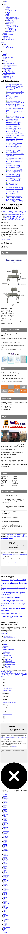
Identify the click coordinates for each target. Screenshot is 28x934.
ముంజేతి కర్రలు (9, 20)
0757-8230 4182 (7, 690)
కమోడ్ (7, 9)
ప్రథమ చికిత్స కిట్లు (10, 31)
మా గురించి (5, 36)
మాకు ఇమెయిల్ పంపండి (6, 239)
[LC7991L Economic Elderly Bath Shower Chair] (11, 613)
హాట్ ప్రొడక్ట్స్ (3, 671)
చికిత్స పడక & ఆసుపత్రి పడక (12, 18)
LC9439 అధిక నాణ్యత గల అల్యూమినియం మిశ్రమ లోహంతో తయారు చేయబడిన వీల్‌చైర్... (13, 122)
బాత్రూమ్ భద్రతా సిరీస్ (11, 10)
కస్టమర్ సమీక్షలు (7, 37)
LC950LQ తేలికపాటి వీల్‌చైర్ (12, 167)
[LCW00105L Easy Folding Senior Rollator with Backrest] (14, 605)
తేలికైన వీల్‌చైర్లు (9, 23)
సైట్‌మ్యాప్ (9, 671)
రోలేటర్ (8, 12)
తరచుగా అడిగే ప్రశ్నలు (8, 34)
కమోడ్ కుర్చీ (6, 674)
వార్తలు (5, 33)
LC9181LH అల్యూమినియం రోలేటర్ (14, 189)
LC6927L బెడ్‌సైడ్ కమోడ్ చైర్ (13, 180)
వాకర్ (7, 14)
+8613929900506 (7, 714)
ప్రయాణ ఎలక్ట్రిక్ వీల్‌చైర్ (15, 674)
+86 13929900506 (7, 636)
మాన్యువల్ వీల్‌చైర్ (5, 673)
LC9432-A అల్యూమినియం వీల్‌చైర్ (14, 171)
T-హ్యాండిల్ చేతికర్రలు (11, 25)
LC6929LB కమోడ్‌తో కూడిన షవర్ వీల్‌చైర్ (15, 534)
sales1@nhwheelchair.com (9, 637)
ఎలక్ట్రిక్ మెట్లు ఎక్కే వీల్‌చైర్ (12, 26)
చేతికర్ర (7, 15)
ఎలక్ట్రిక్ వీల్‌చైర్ (9, 28)
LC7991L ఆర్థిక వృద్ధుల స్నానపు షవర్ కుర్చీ (12, 616)
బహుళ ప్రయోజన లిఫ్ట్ (11, 29)
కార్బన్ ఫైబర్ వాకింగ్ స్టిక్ (11, 17)
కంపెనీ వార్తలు (6, 653)
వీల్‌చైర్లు (8, 7)
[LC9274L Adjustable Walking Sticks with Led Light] (13, 580)
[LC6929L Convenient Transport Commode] (10, 597)
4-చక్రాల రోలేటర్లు (10, 22)
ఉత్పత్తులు (5, 6)
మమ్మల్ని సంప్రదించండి (8, 39)
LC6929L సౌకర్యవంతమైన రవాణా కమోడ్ (12, 600)
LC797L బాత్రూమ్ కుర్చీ (11, 193)
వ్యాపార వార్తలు (6, 652)
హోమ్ (4, 4)
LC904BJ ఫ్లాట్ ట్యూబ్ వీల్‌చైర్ (13, 176)
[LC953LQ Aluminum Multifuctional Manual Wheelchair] (14, 589)
